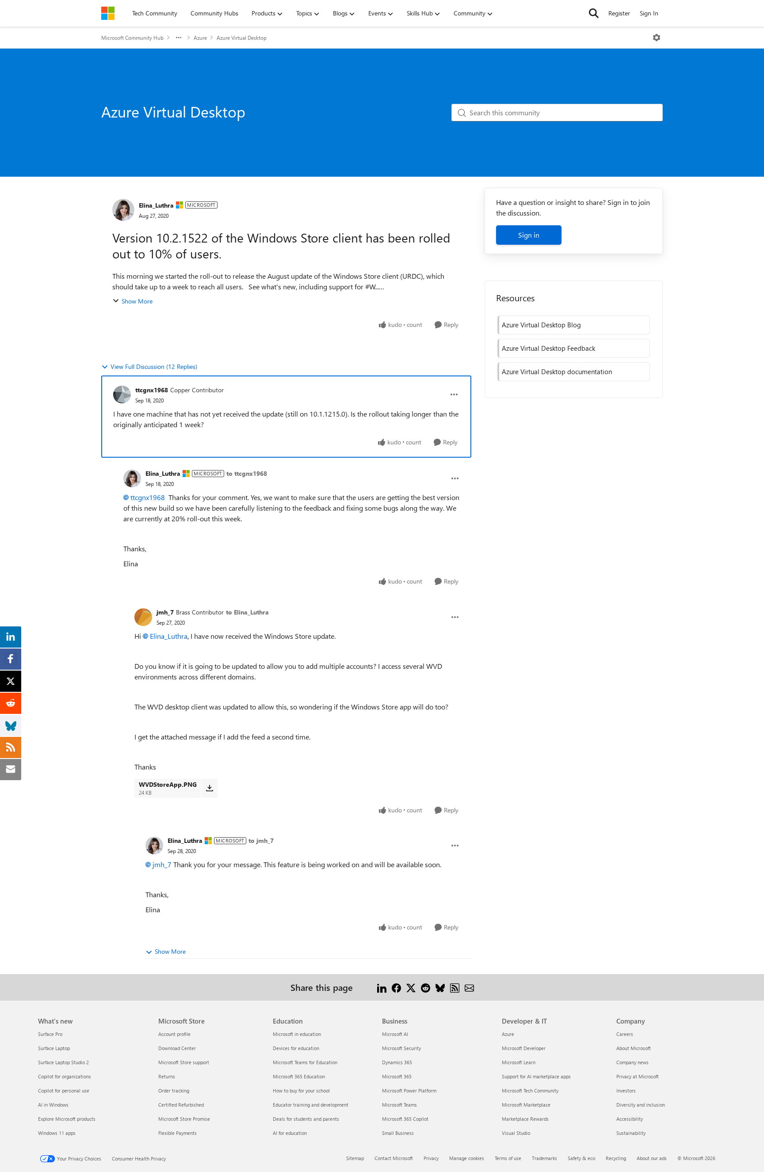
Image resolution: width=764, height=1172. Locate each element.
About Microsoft (633, 1048)
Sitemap (355, 1158)
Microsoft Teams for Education (305, 1062)
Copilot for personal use (63, 1090)
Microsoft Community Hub (132, 37)
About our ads (652, 1158)
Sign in (528, 234)
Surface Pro (50, 1034)
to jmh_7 (261, 840)
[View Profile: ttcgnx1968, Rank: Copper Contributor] (122, 394)
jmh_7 (165, 612)
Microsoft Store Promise (184, 1118)
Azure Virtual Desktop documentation (557, 371)
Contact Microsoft (393, 1158)
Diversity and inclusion (640, 1104)
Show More (137, 301)
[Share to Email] (469, 987)
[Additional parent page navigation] (178, 37)
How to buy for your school (301, 1090)
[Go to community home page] (108, 13)
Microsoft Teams (399, 1104)
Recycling (616, 1158)
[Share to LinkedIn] (381, 987)
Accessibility (629, 1118)
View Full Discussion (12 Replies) (154, 366)
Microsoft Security (401, 1048)
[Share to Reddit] (425, 987)
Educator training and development (310, 1104)
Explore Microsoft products (67, 1118)
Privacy (431, 1158)
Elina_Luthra (156, 205)
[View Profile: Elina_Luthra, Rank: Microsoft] (123, 210)
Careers (624, 1034)
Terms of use (508, 1158)
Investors (626, 1090)
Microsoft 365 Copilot (405, 1118)
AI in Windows (53, 1104)
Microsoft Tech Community (530, 1090)
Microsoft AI (395, 1034)
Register (619, 13)
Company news (632, 1062)
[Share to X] (411, 987)
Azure (200, 37)
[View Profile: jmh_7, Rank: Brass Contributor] (143, 617)
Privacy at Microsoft (637, 1076)
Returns (166, 1076)
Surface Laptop (54, 1048)
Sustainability (631, 1133)
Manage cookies (466, 1158)
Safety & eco (581, 1158)
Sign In (649, 13)
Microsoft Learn (518, 1062)
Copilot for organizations (64, 1076)
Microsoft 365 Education (299, 1076)
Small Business (398, 1133)
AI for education (290, 1133)
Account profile (174, 1034)
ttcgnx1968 (151, 390)
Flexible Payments (177, 1133)
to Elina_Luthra (247, 612)
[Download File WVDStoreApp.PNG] (209, 788)
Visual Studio (516, 1133)
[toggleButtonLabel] (656, 37)
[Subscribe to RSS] (454, 987)
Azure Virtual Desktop (242, 37)
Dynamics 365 (397, 1062)
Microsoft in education (297, 1034)
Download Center (177, 1048)
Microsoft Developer (524, 1048)
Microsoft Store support (183, 1062)
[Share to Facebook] (396, 987)
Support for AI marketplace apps (536, 1076)
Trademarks (544, 1158)
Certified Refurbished (181, 1104)
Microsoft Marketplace (526, 1104)
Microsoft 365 (397, 1076)
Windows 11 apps (57, 1133)
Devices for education (296, 1048)
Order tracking (173, 1090)
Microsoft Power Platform (409, 1090)
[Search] (593, 13)
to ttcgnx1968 (246, 473)
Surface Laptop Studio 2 (63, 1062)
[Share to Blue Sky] (440, 987)
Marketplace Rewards (525, 1118)
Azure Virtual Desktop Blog (541, 324)
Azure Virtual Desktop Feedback (548, 348)
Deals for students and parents (306, 1118)
